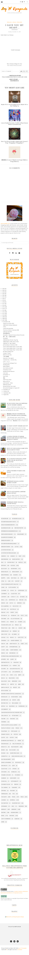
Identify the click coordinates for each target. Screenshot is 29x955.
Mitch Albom (4, 690)
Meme (19, 684)
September (6, 393)
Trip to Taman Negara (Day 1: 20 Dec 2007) (12, 349)
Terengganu (4, 793)
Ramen (19, 740)
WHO (13, 806)
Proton (16, 734)
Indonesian (12, 653)
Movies (14, 700)
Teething (3, 790)
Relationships (15, 746)
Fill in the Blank (15, 618)
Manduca (3, 684)
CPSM (2, 581)
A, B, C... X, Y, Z (6, 361)
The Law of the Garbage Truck (9, 363)
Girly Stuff (4, 634)
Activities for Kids (6, 549)
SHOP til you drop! (7, 379)
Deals (2, 599)
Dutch (11, 603)
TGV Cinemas (4, 787)
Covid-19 (13, 596)
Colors (4, 326)
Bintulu (21, 562)
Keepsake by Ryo (5, 662)
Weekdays (3, 809)
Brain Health (4, 571)
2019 (3, 300)
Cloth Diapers (12, 587)
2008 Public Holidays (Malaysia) (10, 325)
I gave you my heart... (8, 331)
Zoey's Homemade (5, 818)
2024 (3, 292)
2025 (3, 290)
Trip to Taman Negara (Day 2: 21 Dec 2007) (12, 348)
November (5, 389)
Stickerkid (17, 775)
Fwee (13, 628)
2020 (3, 298)
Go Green (14, 634)
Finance (3, 621)
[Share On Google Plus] (25, 71)
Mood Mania (14, 696)
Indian (3, 653)
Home (22, 643)
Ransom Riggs (4, 743)
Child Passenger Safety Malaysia (9, 584)
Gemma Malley (5, 631)
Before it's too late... (7, 354)
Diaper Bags (12, 599)
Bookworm (14, 568)
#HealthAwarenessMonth (8, 524)
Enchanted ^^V (6, 374)
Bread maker (15, 571)
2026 (3, 288)
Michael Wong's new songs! (9, 386)
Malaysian (4, 681)
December (5, 321)
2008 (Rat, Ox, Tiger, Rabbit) (9, 343)
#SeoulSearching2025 (7, 534)
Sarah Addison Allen (17, 756)
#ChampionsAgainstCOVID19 (8, 521)
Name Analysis (6, 366)
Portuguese (14, 731)
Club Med (3, 590)
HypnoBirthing (13, 646)
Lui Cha (3, 675)
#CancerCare (4, 518)
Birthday (3, 565)
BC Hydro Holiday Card (8, 351)
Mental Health (5, 687)
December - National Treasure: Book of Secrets (13, 335)
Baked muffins (16, 559)
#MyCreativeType (19, 528)
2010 (3, 315)
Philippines (4, 731)
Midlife (15, 687)
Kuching (3, 668)
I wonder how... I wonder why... (10, 359)
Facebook (13, 615)
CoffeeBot (4, 593)
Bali (2, 562)
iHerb (2, 821)
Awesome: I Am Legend (8, 358)
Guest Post (21, 637)
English (3, 612)
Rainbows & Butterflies (7, 740)
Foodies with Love (6, 624)
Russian (3, 753)
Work (2, 815)
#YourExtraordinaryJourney (9, 543)
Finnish (12, 621)
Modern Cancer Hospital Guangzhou (11, 693)
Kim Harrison (4, 665)
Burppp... (3, 578)
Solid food (4, 768)
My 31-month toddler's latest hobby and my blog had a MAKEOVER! (16, 460)
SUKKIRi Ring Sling (14, 753)
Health (3, 643)
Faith (22, 615)
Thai (13, 793)
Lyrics (11, 675)
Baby (20, 556)
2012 (3, 311)
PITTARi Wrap (15, 715)
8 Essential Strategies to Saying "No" (11, 388)
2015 (3, 306)
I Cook (3, 650)
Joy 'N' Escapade (23, 948)
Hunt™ (3, 646)
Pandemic (3, 721)
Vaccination (4, 803)
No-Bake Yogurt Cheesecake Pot (17, 426)
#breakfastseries (5, 546)
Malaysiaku (12, 678)
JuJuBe (12, 659)
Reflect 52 (4, 746)
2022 (3, 295)
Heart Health (13, 643)
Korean (15, 665)
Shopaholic (18, 762)
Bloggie (13, 565)
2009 (3, 316)
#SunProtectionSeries (7, 537)
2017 (3, 303)
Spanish (14, 768)
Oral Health (4, 715)
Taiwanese (14, 787)
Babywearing (4, 559)
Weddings (21, 806)
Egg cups (3, 609)
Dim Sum (21, 599)
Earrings (19, 603)
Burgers (15, 574)
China (2, 587)
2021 (3, 297)
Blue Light (4, 568)
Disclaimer (19, 949)
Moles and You (6, 381)
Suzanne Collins (5, 784)
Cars (9, 581)
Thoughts (4, 796)
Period (17, 728)
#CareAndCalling (16, 518)
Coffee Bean (21, 590)
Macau (3, 678)
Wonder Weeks (14, 812)
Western (3, 812)
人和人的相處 (6, 356)
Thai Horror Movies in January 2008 (11, 330)
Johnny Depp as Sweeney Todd (10, 345)
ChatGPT (17, 581)
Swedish (16, 784)
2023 (3, 293)
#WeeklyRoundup (5, 540)
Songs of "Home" (7, 353)
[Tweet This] (21, 71)
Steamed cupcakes (6, 775)
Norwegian (21, 706)
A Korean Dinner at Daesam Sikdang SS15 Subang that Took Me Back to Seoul (17, 438)
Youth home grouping (8, 328)
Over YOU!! (5, 376)
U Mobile (3, 800)
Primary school (5, 734)
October (5, 391)
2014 (3, 308)
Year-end (11, 815)
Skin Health (4, 765)
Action (16, 546)
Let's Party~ (4, 671)
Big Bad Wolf (11, 562)
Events (12, 612)
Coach (12, 590)
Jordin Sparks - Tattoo (8, 383)
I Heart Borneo (14, 650)
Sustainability (14, 781)
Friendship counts (7, 369)
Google (3, 637)
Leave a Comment (6, 71)
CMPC (22, 578)
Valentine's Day (16, 803)
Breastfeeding (5, 574)
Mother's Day (4, 700)
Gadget (20, 628)
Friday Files (4, 628)
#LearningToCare (5, 528)
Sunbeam (3, 778)
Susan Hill (4, 781)
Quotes (12, 737)
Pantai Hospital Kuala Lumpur (9, 725)
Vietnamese (4, 806)
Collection (14, 593)
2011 (3, 313)
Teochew (12, 790)
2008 (3, 318)
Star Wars (4, 771)
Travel (13, 796)
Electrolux (13, 609)
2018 (3, 302)
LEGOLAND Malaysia (15, 668)
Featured (3, 618)
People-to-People (5, 728)
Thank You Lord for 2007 (8, 323)
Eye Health (4, 615)
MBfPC (19, 675)
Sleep (13, 765)
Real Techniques (17, 743)
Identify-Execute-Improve (8, 371)
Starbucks (14, 771)
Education (15, 606)
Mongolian (4, 696)
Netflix (3, 706)
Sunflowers (13, 778)
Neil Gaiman (15, 703)
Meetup (12, 684)
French (17, 624)
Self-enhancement (6, 759)
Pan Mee (3, 718)
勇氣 (4, 378)
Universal (12, 800)
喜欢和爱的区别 (6, 333)
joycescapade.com (5, 223)
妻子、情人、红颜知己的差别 (9, 336)
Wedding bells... (6, 364)
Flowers (20, 621)
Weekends (14, 809)
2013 (3, 310)
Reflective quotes (7, 384)
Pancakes (12, 718)
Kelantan (16, 662)
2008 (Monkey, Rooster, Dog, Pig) (10, 340)
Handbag (3, 640)
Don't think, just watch (8, 368)
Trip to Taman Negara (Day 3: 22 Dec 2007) (12, 346)
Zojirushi (17, 818)
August (5, 394)
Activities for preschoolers (8, 553)
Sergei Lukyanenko (6, 762)
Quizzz (3, 737)
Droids (3, 603)
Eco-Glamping (5, 606)
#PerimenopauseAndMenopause (9, 531)
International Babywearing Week (10, 656)
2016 (3, 305)
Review (3, 750)
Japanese (3, 659)
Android (3, 556)
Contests (3, 596)
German (15, 631)
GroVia (12, 637)
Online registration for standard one (11, 712)
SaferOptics (4, 756)
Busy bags (13, 578)
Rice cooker (12, 750)
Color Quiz (5, 373)
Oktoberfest (4, 709)
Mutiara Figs (4, 703)
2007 (3, 320)
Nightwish (12, 706)
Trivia (22, 796)
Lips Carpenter (16, 671)
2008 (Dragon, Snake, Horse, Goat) (11, 341)
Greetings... (5, 338)
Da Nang (22, 596)
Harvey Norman (15, 640)
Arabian (12, 556)
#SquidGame (20, 534)
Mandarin (14, 681)
